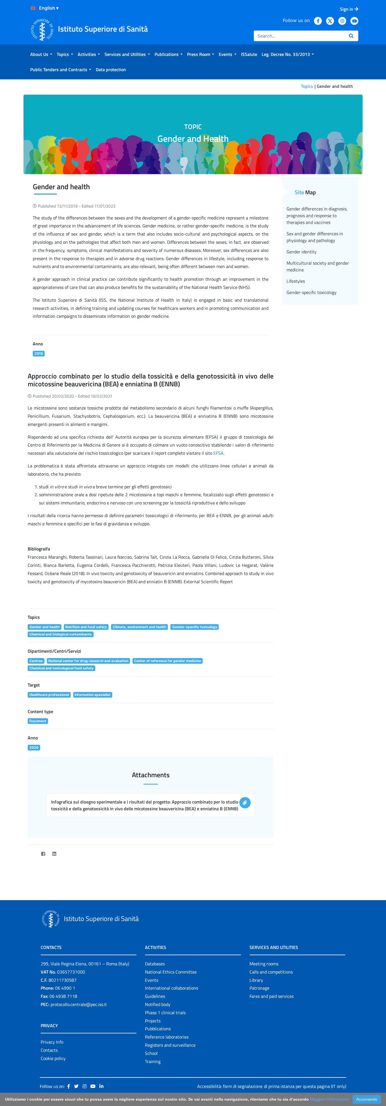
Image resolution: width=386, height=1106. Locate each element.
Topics (307, 86)
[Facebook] (43, 854)
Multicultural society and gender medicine (318, 266)
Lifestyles (296, 281)
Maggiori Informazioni (329, 1099)
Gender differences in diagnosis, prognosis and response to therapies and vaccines (317, 215)
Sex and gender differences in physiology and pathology (315, 237)
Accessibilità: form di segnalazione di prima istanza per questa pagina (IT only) (271, 1086)
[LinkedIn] (54, 854)
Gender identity (301, 251)
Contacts (49, 1050)
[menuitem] (41, 54)
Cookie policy (53, 1058)
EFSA (218, 453)
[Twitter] (32, 854)
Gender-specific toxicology (312, 292)
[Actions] (33, 8)
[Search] (351, 35)
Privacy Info (52, 1041)
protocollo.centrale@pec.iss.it (79, 1004)
